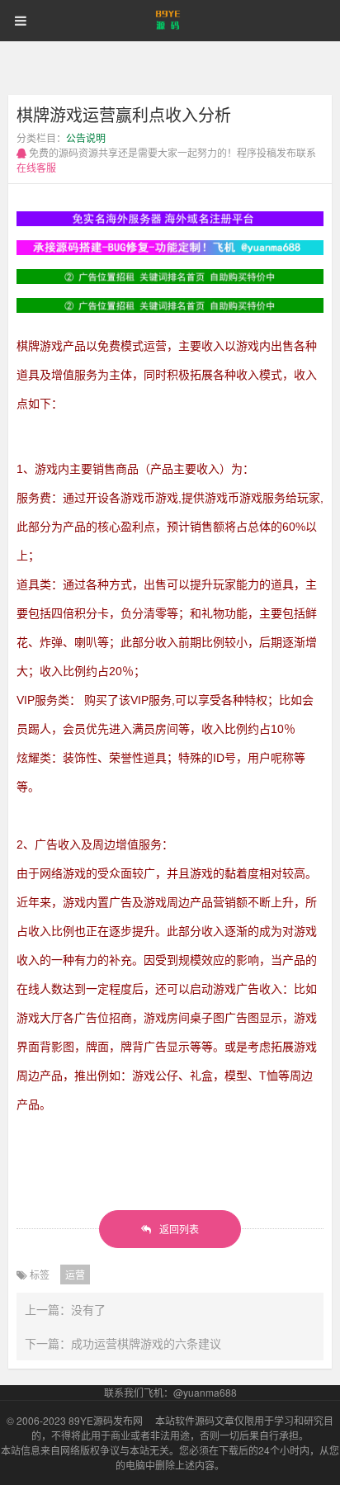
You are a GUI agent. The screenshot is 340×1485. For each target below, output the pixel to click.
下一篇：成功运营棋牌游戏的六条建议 (123, 1343)
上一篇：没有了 (65, 1309)
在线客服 (36, 167)
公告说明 (86, 137)
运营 (75, 1274)
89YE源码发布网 (105, 1420)
